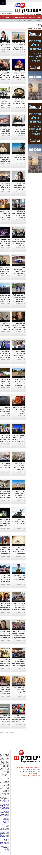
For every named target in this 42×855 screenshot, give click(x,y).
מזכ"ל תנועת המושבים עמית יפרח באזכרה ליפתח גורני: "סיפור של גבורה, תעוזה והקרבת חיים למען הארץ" (18, 497)
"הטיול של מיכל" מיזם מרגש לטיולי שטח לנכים (18, 521)
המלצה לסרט (5, 810)
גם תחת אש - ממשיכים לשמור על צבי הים (19, 157)
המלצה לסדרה (4, 811)
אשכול (7, 755)
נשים (7, 787)
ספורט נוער (6, 786)
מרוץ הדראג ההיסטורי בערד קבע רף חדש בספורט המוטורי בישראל (19, 271)
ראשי (39, 17)
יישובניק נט (37, 28)
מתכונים (30, 20)
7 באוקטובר (5, 822)
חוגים (7, 777)
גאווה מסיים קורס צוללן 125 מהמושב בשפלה (18, 577)
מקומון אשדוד (5, 838)
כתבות (37, 20)
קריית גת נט (5, 848)
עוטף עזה (5, 17)
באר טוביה (6, 796)
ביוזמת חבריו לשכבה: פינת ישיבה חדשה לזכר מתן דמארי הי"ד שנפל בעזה (18, 664)
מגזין (30, 28)
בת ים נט (6, 841)
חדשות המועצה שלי (19, 17)
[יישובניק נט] (26, 762)
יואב (8, 765)
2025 (7, 733)
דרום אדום (6, 794)
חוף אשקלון (6, 767)
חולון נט (6, 849)
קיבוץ (7, 827)
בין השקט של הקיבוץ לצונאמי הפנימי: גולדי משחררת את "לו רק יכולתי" (19, 75)
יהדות (7, 797)
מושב (7, 825)
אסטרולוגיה (21, 20)
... (24, 105)
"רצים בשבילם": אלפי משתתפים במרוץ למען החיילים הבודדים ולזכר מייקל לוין (19, 299)
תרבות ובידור (4, 768)
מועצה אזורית (5, 828)
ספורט (7, 784)
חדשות (32, 17)
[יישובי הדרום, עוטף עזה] (27, 15)
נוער (7, 772)
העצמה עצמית (4, 814)
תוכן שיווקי (6, 791)
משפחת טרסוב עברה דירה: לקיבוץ (19, 690)
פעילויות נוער (5, 774)
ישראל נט (6, 839)
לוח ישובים (5, 775)
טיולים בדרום (5, 817)
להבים (7, 758)
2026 (11, 733)
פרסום (7, 850)
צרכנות (7, 790)
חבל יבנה (4, 761)
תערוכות (7, 771)
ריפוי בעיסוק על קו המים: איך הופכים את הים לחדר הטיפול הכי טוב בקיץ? (18, 47)
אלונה (7, 762)
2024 (3, 733)
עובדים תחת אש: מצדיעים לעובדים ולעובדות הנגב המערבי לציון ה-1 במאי (18, 636)
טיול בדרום (6, 820)
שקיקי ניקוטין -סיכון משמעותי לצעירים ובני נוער (18, 101)
